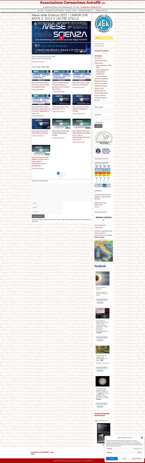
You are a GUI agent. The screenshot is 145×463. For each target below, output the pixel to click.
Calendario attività (100, 61)
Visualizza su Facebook (102, 299)
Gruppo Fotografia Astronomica (101, 414)
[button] (142, 437)
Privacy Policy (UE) (99, 43)
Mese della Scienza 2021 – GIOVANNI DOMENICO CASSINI (81, 109)
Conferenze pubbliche (85, 10)
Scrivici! (68, 10)
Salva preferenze (137, 458)
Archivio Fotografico (101, 79)
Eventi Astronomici (100, 83)
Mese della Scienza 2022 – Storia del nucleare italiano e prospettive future (41, 85)
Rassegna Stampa (100, 81)
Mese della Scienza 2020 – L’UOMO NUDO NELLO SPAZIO (61, 133)
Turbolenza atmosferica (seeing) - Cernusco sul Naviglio (102, 197)
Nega (124, 458)
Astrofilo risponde (100, 98)
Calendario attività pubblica (54, 10)
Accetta (112, 458)
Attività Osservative (101, 93)
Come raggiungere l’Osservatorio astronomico (102, 72)
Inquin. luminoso (99, 95)
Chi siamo (41, 10)
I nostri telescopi (101, 76)
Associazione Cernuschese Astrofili (70, 3)
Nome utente (98, 107)
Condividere (100, 302)
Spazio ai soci (99, 88)
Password (97, 115)
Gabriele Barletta (101, 10)
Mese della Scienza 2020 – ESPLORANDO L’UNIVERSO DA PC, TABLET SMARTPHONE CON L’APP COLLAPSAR (81, 135)
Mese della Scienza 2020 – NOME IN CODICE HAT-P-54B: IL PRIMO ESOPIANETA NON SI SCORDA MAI (41, 161)
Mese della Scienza (38, 61)
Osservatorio (98, 63)
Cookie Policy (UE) (99, 45)
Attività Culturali (99, 91)
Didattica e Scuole (100, 86)
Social (74, 10)
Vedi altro (99, 332)
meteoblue (98, 191)
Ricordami (99, 122)
